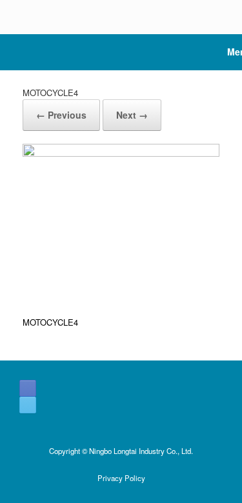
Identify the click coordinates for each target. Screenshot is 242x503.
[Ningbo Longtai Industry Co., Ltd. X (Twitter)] (27, 405)
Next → (132, 114)
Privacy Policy (121, 478)
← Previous (61, 114)
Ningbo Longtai (113, 451)
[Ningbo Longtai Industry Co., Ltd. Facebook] (27, 388)
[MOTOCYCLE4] (121, 153)
